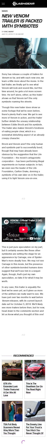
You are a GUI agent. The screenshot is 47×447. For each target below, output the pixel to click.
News (5, 11)
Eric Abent (9, 32)
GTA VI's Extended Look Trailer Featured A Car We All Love (11, 389)
